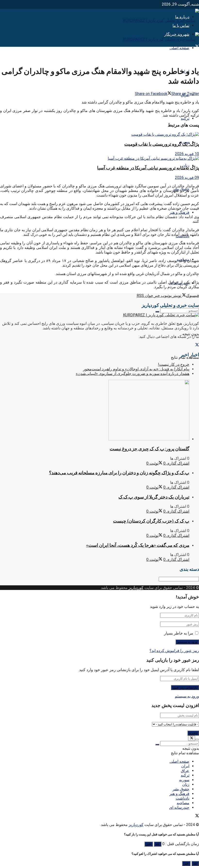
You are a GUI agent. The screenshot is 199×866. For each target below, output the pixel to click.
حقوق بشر (181, 789)
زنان (185, 784)
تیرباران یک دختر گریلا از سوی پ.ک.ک (153, 497)
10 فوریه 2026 (187, 153)
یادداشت (182, 798)
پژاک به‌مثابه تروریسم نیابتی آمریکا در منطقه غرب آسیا (148, 168)
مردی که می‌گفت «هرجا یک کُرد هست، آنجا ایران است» (137, 545)
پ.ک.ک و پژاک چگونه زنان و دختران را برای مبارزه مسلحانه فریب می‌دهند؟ (119, 473)
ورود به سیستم (187, 696)
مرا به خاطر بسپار (178, 633)
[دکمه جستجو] (157, 311)
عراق (185, 770)
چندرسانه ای (179, 807)
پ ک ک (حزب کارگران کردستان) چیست (151, 521)
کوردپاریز (136, 587)
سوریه (184, 780)
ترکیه (185, 118)
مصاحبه (183, 803)
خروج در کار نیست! (173, 364)
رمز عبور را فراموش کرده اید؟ (174, 650)
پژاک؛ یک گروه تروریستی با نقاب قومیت (161, 144)
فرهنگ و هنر (179, 212)
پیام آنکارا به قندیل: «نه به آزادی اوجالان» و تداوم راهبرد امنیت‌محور (136, 369)
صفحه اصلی (179, 48)
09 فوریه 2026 (187, 177)
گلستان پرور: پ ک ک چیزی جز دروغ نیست (149, 449)
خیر (148, 844)
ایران (185, 766)
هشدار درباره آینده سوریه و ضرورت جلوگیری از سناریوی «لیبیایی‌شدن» (132, 373)
